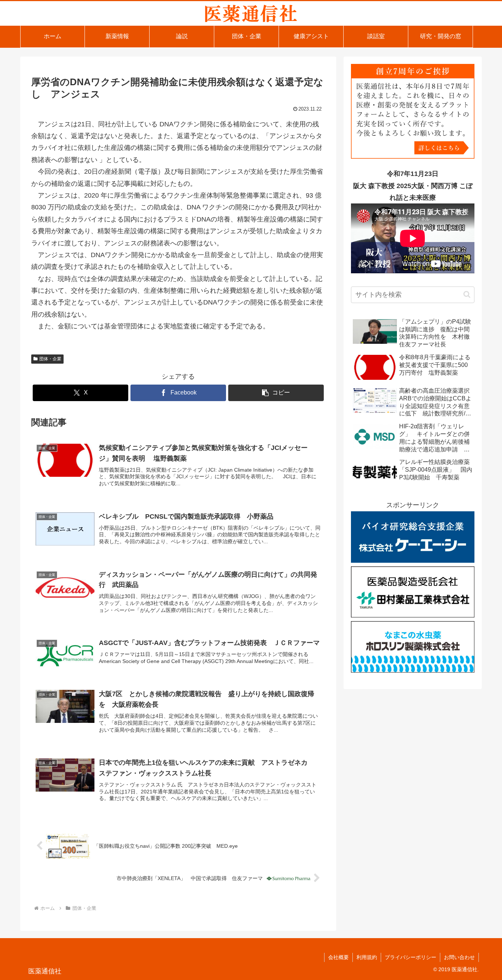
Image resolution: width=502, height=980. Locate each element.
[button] (276, 393)
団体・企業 (50, 358)
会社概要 (338, 957)
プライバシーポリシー (410, 957)
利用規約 (366, 957)
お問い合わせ (459, 957)
